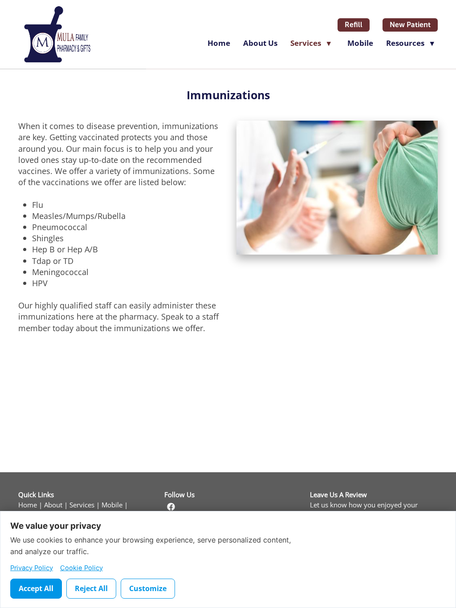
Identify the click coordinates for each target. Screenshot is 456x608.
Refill (353, 24)
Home (219, 43)
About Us (260, 43)
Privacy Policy (31, 568)
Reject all (91, 588)
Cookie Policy (81, 568)
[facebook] (171, 507)
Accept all (36, 588)
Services (81, 505)
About (53, 505)
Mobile (360, 43)
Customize (148, 588)
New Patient (410, 24)
